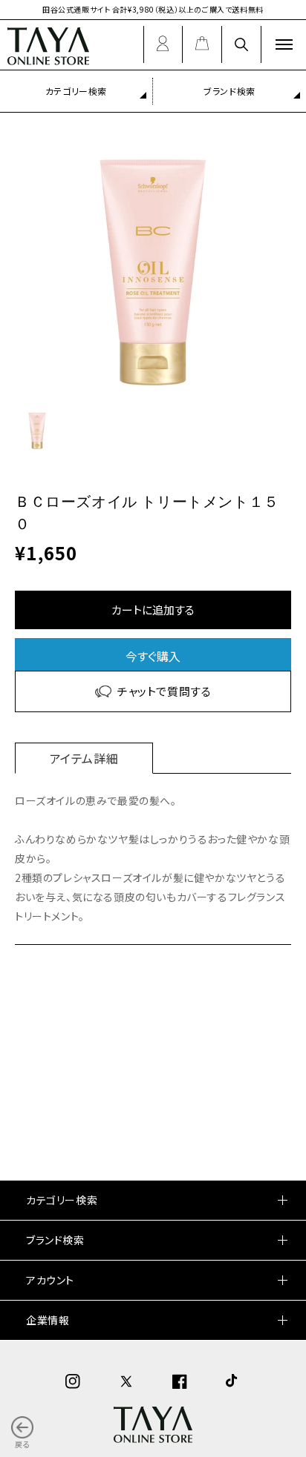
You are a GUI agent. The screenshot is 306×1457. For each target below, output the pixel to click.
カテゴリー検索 (76, 90)
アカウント (50, 1279)
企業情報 (47, 1319)
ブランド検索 (229, 90)
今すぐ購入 (153, 656)
